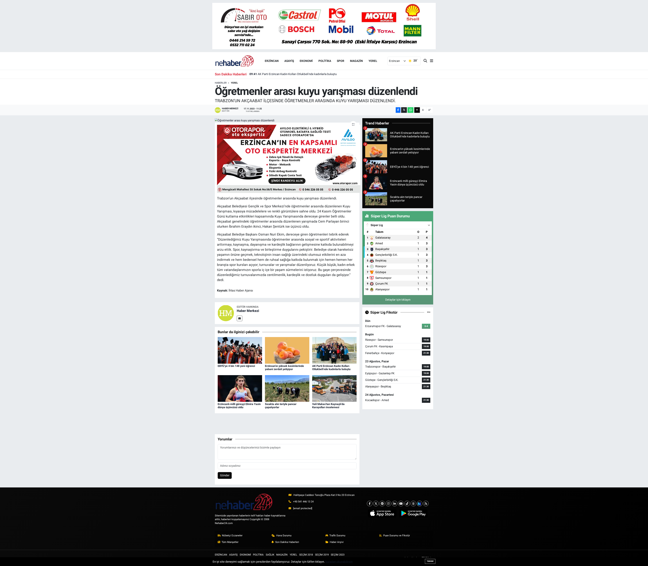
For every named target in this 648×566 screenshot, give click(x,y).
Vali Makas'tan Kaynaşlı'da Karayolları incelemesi (328, 405)
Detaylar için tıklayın (397, 299)
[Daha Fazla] (417, 110)
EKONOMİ (306, 61)
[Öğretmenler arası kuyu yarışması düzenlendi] (287, 120)
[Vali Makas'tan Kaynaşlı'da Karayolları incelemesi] (334, 388)
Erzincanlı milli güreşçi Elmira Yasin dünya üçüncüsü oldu (239, 405)
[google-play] (413, 513)
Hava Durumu (283, 535)
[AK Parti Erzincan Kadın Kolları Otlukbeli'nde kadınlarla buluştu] (334, 350)
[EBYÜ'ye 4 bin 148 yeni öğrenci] (240, 350)
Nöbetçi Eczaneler (232, 535)
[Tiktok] (407, 503)
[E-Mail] (239, 318)
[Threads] (413, 503)
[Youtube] (401, 503)
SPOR (340, 61)
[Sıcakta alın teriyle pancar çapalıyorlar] (287, 388)
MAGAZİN (356, 61)
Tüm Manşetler (230, 542)
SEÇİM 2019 (322, 554)
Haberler (221, 82)
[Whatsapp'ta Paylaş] (410, 110)
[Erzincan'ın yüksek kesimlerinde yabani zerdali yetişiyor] (287, 350)
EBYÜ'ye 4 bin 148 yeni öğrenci (236, 366)
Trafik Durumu (337, 535)
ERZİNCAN (272, 61)
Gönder (225, 475)
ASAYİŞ (289, 61)
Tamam (430, 561)
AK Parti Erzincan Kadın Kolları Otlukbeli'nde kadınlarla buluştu (293, 74)
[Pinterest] (382, 503)
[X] (376, 503)
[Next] (419, 503)
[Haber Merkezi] (226, 313)
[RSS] (426, 503)
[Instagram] (388, 503)
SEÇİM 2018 (306, 554)
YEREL (373, 61)
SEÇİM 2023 (337, 554)
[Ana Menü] (430, 61)
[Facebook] (369, 503)
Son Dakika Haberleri (287, 542)
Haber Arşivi (337, 542)
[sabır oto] (324, 25)
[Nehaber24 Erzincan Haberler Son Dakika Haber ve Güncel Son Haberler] (235, 61)
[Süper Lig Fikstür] (428, 312)
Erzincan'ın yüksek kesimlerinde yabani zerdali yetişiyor (284, 367)
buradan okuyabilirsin (339, 561)
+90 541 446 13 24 (303, 501)
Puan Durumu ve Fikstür (396, 535)
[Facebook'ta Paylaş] (398, 110)
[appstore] (382, 513)
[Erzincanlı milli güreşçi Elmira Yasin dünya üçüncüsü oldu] (240, 388)
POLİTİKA (324, 61)
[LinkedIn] (394, 503)
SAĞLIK (270, 554)
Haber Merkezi (248, 311)
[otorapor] (288, 158)
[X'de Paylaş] (404, 110)
